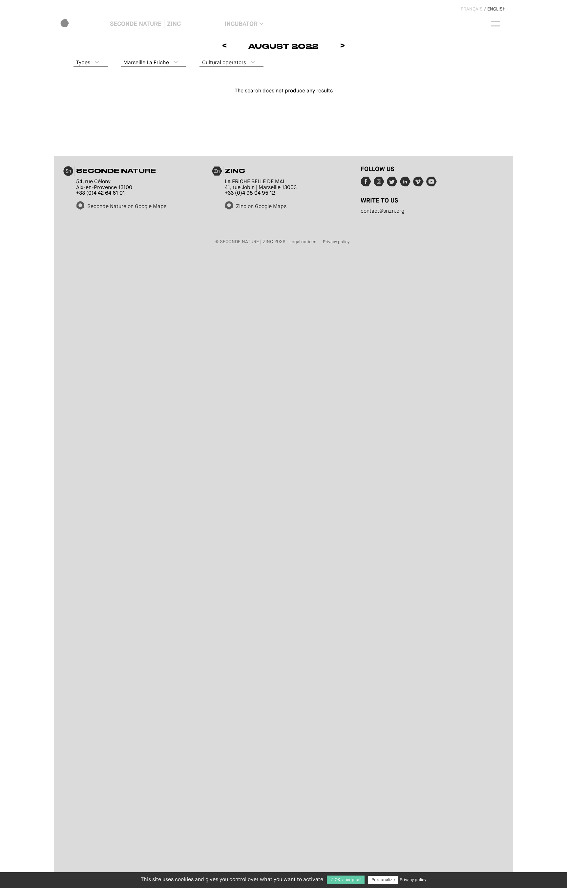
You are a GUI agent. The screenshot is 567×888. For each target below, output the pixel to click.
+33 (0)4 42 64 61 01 (100, 192)
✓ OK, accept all (345, 879)
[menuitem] (83, 24)
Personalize (383, 879)
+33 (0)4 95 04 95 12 (250, 192)
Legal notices (302, 241)
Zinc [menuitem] (174, 24)
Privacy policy (336, 241)
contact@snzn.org (382, 210)
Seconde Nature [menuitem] (135, 24)
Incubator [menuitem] (241, 24)
